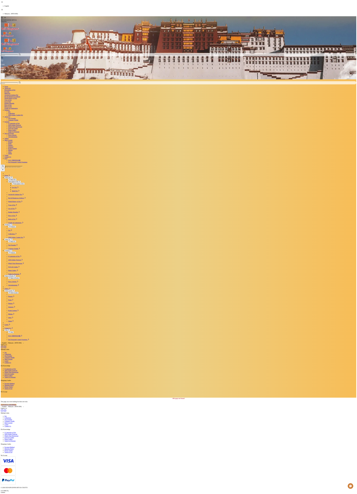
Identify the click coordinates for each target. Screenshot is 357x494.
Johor (9, 152)
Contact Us (7, 157)
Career (6, 155)
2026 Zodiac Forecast (14, 125)
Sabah (10, 153)
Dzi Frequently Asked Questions (17, 162)
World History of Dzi (10, 98)
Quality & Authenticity (11, 108)
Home (6, 86)
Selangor (10, 147)
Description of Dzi (9, 90)
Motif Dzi (7, 93)
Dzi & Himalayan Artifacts (12, 96)
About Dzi (7, 88)
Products (7, 110)
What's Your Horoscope (15, 127)
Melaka (10, 150)
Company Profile (13, 120)
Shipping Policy (9, 385)
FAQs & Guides (13, 128)
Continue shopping (8, 405)
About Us (7, 117)
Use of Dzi (7, 101)
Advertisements (12, 137)
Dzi (9, 112)
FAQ (5, 158)
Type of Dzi (8, 100)
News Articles (12, 135)
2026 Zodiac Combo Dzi (15, 115)
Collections (11, 113)
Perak (10, 143)
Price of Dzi (8, 105)
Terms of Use (8, 388)
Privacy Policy (8, 387)
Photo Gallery (12, 130)
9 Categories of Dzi (14, 123)
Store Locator (8, 140)
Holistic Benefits (9, 103)
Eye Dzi (6, 91)
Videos (6, 138)
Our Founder (12, 118)
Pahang (10, 145)
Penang (10, 142)
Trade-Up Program (13, 132)
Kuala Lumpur (12, 148)
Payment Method (9, 383)
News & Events (9, 133)
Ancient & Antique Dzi (11, 95)
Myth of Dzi (8, 106)
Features (6, 122)
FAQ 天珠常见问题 (14, 160)
